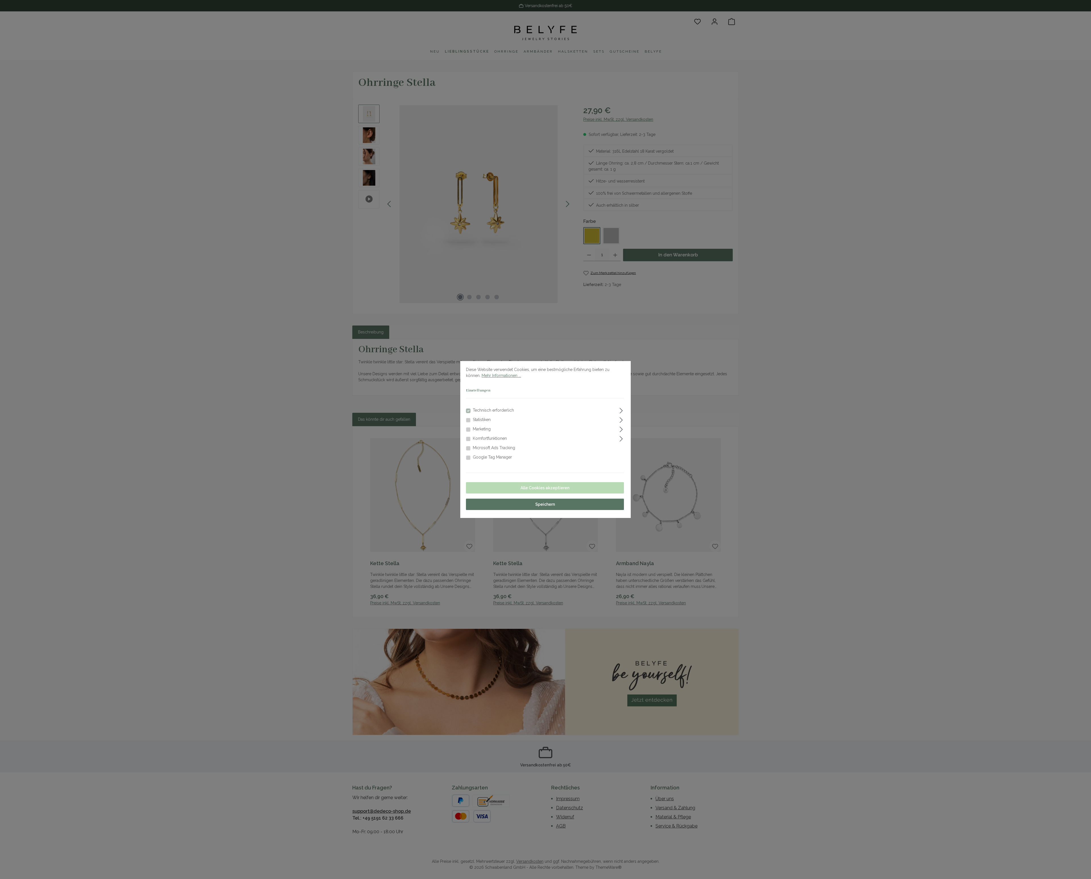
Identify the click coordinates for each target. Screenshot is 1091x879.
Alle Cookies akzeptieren (544, 488)
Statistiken (482, 419)
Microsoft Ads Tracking (494, 447)
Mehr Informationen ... (501, 375)
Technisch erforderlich (493, 410)
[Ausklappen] (621, 409)
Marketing (482, 429)
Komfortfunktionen (490, 438)
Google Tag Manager (492, 457)
